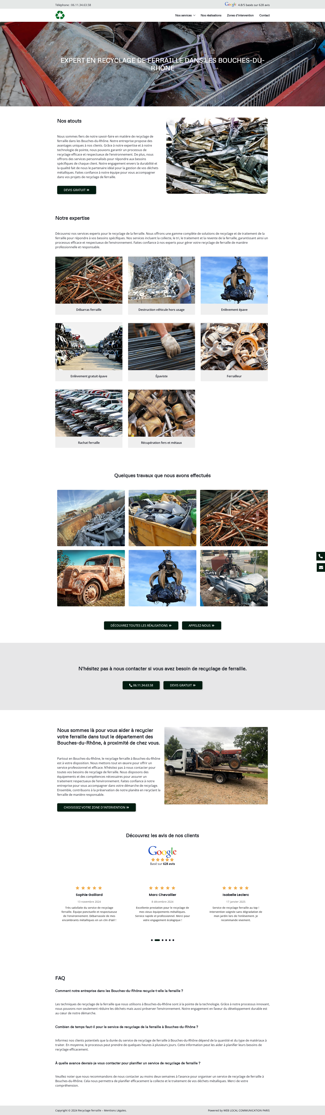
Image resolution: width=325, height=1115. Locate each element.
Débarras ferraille (88, 310)
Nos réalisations (211, 15)
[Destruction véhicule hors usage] (161, 280)
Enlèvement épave (234, 310)
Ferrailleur (234, 376)
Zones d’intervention (240, 15)
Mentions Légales (115, 1110)
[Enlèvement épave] (234, 280)
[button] (152, 940)
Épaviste (162, 376)
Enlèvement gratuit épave (89, 376)
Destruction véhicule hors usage (161, 310)
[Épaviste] (161, 346)
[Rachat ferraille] (88, 413)
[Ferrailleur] (234, 346)
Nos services (183, 15)
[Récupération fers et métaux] (161, 413)
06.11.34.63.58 (81, 5)
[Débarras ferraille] (88, 280)
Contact (264, 15)
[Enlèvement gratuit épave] (88, 346)
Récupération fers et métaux (161, 443)
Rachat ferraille (89, 443)
